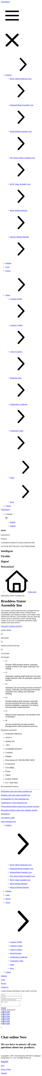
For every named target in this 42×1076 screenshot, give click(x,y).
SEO (2, 1066)
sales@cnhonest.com (8, 821)
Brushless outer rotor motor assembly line (15, 795)
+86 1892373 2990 (7, 818)
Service (3, 983)
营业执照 (4, 1062)
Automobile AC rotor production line (14, 803)
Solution (4, 976)
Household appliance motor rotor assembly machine (19, 810)
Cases (3, 980)
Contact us (4, 987)
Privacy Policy (6, 1069)
